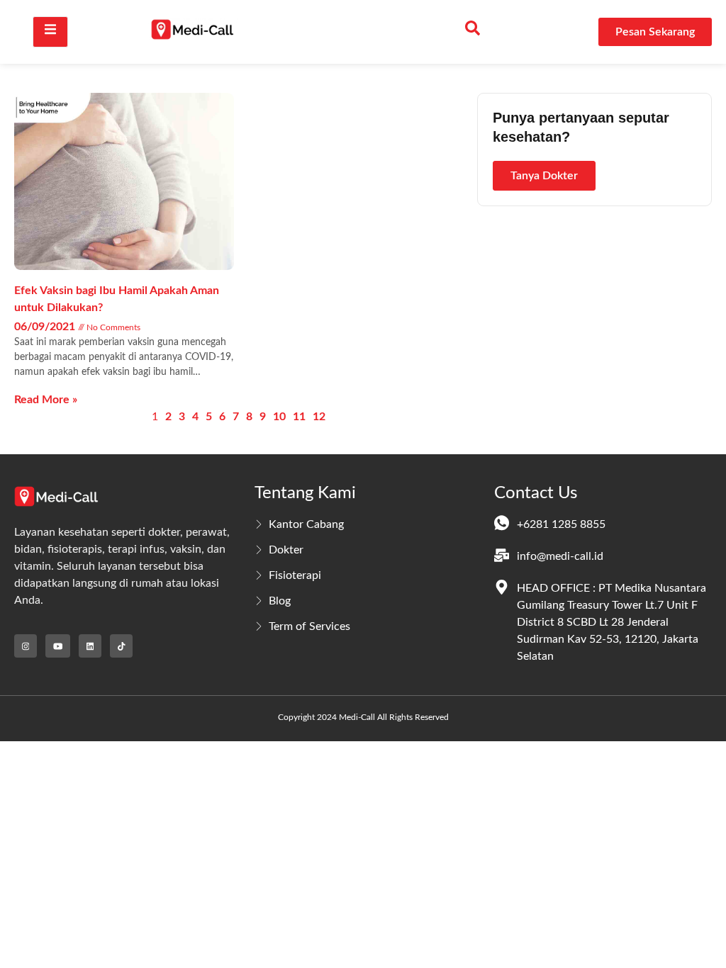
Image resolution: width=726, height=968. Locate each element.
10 (279, 416)
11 (299, 416)
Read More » (45, 399)
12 (319, 416)
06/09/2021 (46, 326)
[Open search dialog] (472, 32)
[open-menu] (50, 31)
